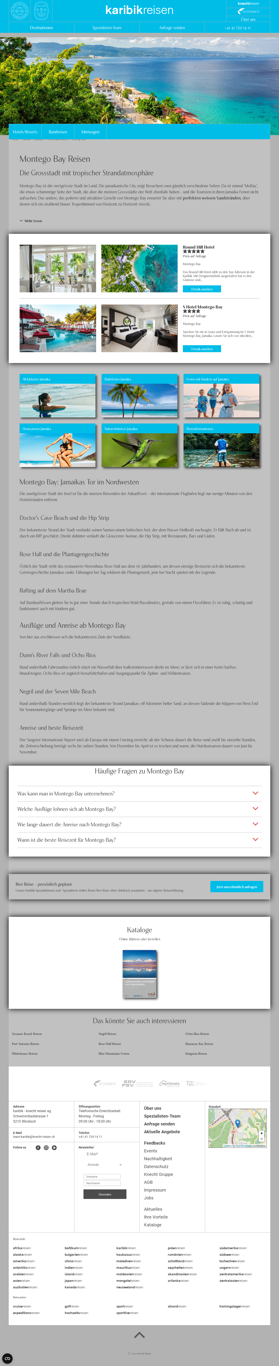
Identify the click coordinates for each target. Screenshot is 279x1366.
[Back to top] (139, 1335)
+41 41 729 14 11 (237, 27)
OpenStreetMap (243, 1145)
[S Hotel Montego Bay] (58, 328)
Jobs (148, 1197)
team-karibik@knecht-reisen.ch (34, 1136)
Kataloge (153, 1224)
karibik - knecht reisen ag (32, 1111)
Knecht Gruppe (158, 1174)
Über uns (248, 19)
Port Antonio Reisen (25, 1043)
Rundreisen (58, 131)
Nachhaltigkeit (158, 1158)
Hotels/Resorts (25, 131)
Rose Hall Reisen (110, 1043)
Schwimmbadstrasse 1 (30, 1116)
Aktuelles (153, 1209)
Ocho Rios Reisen (197, 1033)
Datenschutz (156, 1166)
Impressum (155, 1190)
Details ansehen (202, 288)
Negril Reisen (107, 1033)
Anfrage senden (172, 27)
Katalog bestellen (139, 962)
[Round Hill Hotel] (58, 268)
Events (150, 1150)
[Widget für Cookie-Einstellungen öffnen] (7, 1358)
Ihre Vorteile (156, 1217)
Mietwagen (90, 131)
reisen (139, 11)
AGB (148, 1182)
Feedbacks (154, 1143)
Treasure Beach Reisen (27, 1033)
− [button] (261, 1139)
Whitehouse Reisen (24, 1053)
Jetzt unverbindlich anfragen (237, 886)
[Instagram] (46, 1148)
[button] (139, 220)
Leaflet (227, 1145)
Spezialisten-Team (106, 27)
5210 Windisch (24, 1121)
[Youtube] (54, 1148)
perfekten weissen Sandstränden (212, 198)
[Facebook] (38, 1148)
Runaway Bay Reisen (199, 1043)
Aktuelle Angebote (162, 1131)
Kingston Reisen (196, 1053)
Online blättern (139, 986)
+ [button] (261, 1133)
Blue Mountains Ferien (114, 1053)
